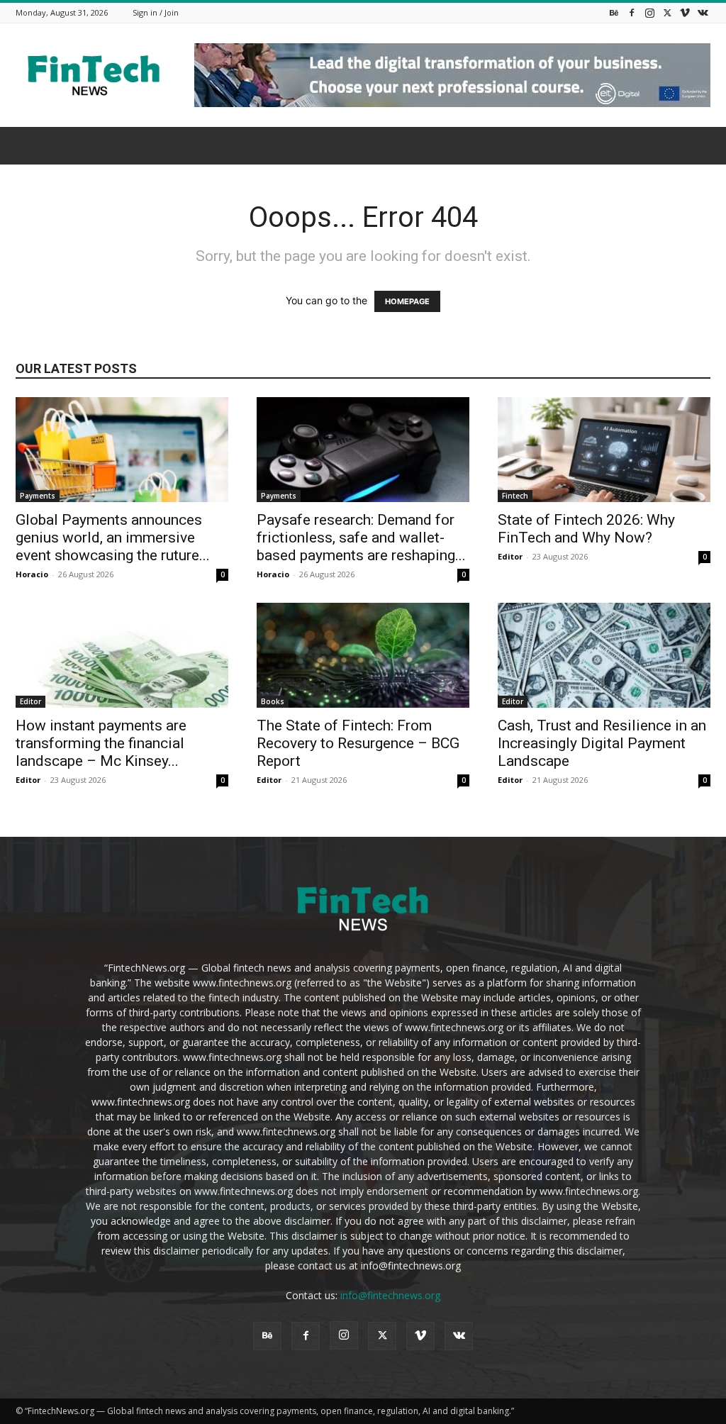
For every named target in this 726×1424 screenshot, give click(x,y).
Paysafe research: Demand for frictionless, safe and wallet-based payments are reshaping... (361, 537)
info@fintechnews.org (390, 1295)
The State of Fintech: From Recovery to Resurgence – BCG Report (358, 743)
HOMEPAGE (407, 301)
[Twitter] (667, 12)
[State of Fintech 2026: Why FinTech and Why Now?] (604, 449)
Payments (37, 496)
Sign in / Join (156, 12)
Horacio (32, 574)
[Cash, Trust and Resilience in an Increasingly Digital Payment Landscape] (604, 655)
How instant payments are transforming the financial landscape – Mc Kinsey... (101, 743)
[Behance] (614, 12)
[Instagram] (649, 12)
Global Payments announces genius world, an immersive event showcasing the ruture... (113, 537)
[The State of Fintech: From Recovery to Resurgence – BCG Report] (363, 655)
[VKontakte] (702, 12)
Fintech (515, 496)
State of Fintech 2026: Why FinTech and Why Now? (586, 528)
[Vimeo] (685, 12)
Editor (510, 556)
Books (272, 701)
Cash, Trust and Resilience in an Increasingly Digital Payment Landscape (602, 743)
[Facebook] (632, 12)
